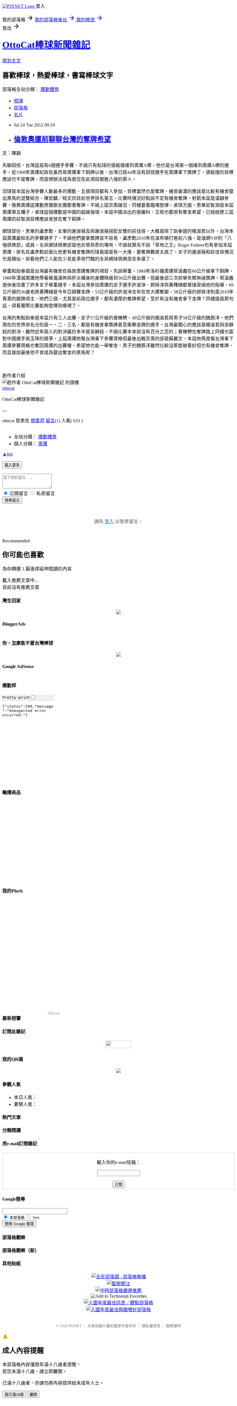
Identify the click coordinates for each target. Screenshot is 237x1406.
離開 (33, 1394)
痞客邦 (38, 420)
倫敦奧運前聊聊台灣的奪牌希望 (62, 139)
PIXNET (75, 1326)
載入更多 (12, 465)
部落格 (21, 107)
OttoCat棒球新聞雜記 (46, 45)
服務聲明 (173, 1326)
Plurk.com (54, 1012)
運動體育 (49, 89)
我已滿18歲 (14, 1394)
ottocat (8, 388)
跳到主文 (11, 60)
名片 (18, 114)
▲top (7, 453)
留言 (50, 420)
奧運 (42, 443)
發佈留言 (12, 500)
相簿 (18, 100)
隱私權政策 (151, 1326)
